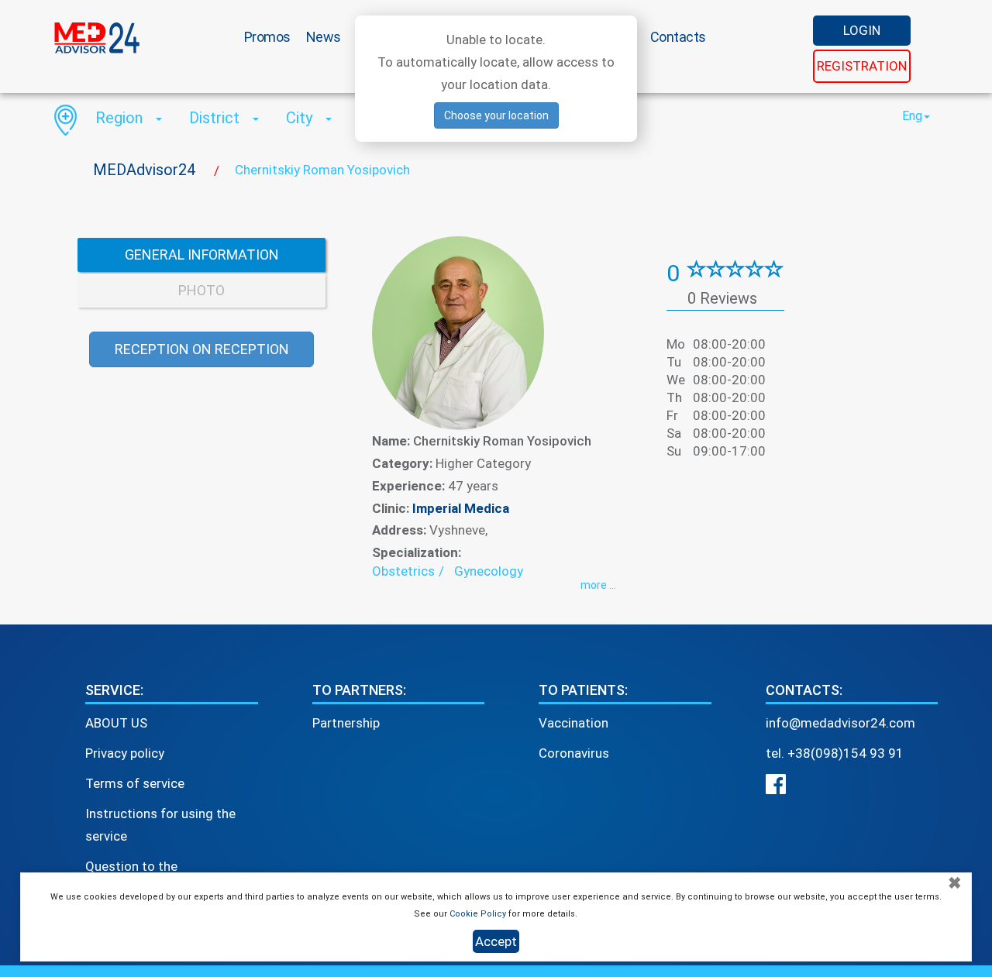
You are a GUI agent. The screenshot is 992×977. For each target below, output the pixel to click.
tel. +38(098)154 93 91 (835, 753)
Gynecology (488, 571)
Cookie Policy (478, 914)
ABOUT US (116, 723)
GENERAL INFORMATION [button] (202, 254)
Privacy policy (124, 753)
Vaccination (573, 723)
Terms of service (134, 783)
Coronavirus (574, 753)
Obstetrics (403, 571)
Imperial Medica (460, 508)
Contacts (678, 37)
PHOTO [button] (201, 290)
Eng (912, 115)
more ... (598, 585)
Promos (267, 37)
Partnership (346, 723)
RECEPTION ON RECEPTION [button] (202, 349)
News (323, 37)
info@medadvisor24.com (840, 723)
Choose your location (496, 115)
